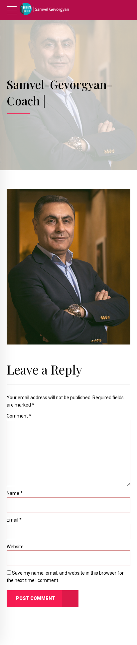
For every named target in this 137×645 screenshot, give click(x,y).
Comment (19, 416)
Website (15, 546)
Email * (14, 520)
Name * (15, 493)
